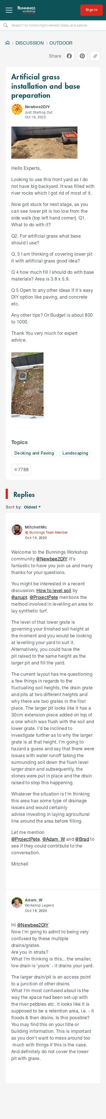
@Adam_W (53, 839)
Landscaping (75, 453)
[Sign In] (91, 10)
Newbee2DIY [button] (37, 106)
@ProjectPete (44, 597)
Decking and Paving (34, 453)
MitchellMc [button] (36, 527)
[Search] (5, 25)
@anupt (19, 597)
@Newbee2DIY (51, 558)
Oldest (31, 507)
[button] (17, 109)
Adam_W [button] (33, 900)
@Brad (82, 839)
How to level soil (54, 590)
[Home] (8, 43)
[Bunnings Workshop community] (26, 10)
